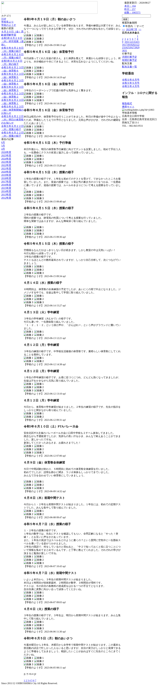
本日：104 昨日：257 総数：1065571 (132, 9)
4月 (3, 149)
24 (126, 47)
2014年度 (6, 191)
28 (135, 47)
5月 (3, 145)
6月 (3, 142)
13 (133, 42)
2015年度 (6, 188)
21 (135, 44)
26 (130, 47)
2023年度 (6, 162)
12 (130, 42)
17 (126, 44)
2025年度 (6, 155)
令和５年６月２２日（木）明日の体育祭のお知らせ (12, 119)
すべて (140, 26)
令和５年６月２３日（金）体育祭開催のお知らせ (12, 109)
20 (133, 44)
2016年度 (6, 184)
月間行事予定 (129, 57)
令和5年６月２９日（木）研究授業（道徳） (12, 41)
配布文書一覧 (129, 66)
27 (133, 47)
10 (126, 42)
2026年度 (6, 152)
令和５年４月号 (130, 86)
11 (128, 42)
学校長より (7, 21)
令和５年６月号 (130, 79)
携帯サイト (128, 106)
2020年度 (6, 171)
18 (128, 44)
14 (135, 42)
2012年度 (6, 197)
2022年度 (6, 165)
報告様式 (127, 103)
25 (128, 47)
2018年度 (6, 178)
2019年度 (6, 175)
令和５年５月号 (130, 83)
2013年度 (6, 194)
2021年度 (6, 168)
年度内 (129, 26)
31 (126, 50)
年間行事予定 (129, 60)
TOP (3, 19)
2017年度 (6, 181)
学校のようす (8, 25)
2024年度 (6, 158)
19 (130, 44)
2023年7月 (131, 29)
